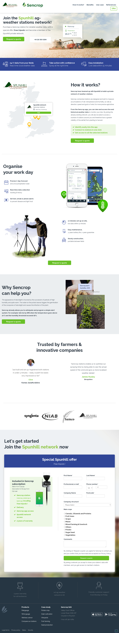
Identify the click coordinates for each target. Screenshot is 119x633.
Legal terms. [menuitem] (6, 630)
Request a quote (13, 39)
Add (38, 112)
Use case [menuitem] (100, 5)
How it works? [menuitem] (78, 5)
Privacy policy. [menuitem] (15, 630)
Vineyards (44, 618)
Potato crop (45, 610)
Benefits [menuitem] (90, 5)
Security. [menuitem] (30, 630)
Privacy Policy (106, 553)
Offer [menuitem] (114, 8)
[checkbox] (87, 524)
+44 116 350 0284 (40, 39)
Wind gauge (26, 614)
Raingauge (25, 610)
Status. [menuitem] (24, 630)
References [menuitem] (111, 5)
